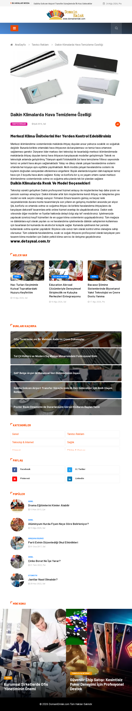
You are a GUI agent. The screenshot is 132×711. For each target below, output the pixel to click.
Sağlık (70, 442)
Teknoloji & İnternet (23, 442)
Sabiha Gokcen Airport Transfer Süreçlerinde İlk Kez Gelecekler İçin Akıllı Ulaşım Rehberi (74, 3)
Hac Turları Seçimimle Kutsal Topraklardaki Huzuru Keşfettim (24, 288)
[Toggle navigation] (14, 28)
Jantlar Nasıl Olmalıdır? (43, 579)
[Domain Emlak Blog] (66, 14)
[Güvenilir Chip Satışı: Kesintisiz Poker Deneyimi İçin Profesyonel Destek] (99, 653)
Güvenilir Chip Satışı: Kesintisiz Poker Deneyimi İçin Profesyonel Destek (97, 684)
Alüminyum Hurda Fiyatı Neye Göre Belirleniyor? (58, 524)
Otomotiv (32, 575)
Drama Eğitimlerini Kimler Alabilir (49, 505)
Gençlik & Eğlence (36, 538)
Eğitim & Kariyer (60, 277)
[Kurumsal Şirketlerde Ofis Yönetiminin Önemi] (33, 653)
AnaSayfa (20, 44)
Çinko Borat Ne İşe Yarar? (44, 561)
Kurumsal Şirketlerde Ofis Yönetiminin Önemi (26, 686)
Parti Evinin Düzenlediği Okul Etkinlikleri (53, 542)
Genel (16, 277)
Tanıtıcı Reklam (40, 44)
